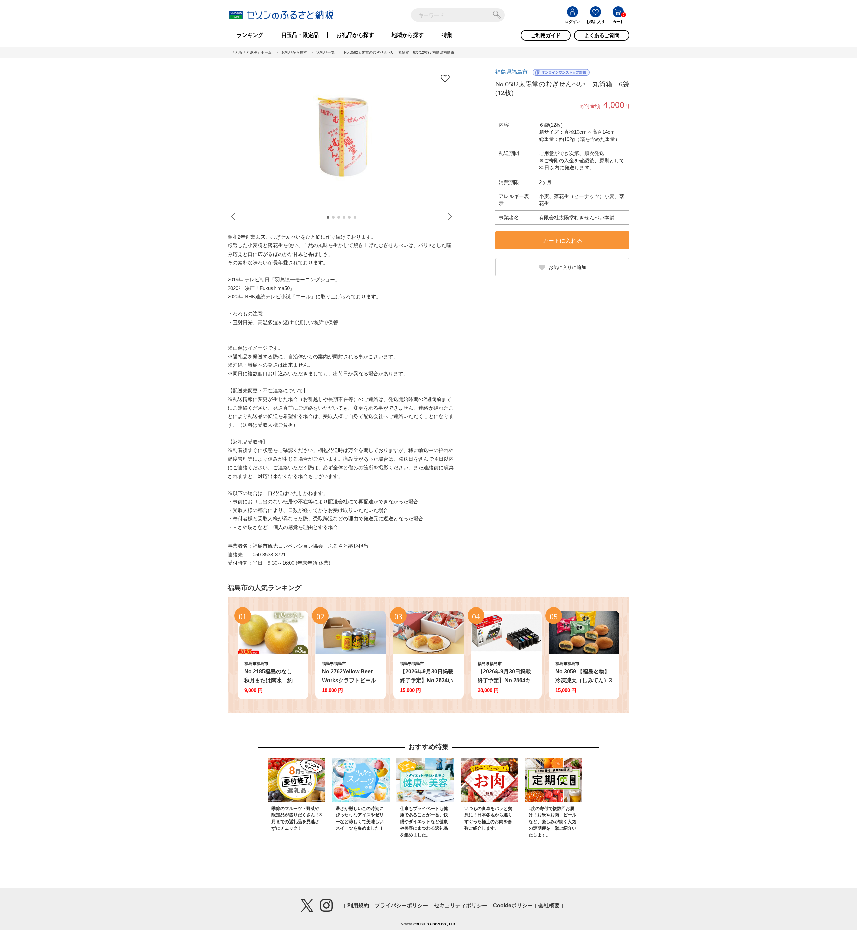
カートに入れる (562, 241)
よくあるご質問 (601, 35)
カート (618, 22)
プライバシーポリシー (401, 905)
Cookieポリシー (513, 905)
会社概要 (549, 905)
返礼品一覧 (325, 52)
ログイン (572, 22)
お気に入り (595, 22)
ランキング (250, 35)
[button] (328, 217)
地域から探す (408, 35)
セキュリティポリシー (460, 905)
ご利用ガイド (546, 35)
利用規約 (358, 905)
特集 (447, 35)
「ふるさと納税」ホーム (251, 52)
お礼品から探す (355, 35)
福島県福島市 (511, 72)
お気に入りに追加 (567, 267)
